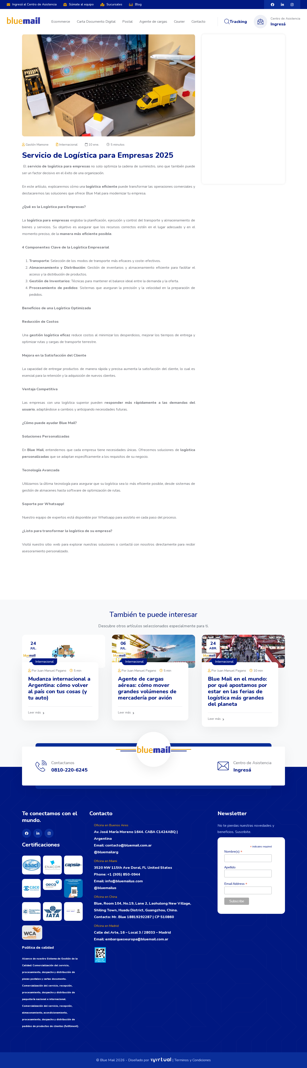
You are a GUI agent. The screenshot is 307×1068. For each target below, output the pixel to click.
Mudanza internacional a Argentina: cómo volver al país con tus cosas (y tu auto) (59, 688)
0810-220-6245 (69, 770)
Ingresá (278, 24)
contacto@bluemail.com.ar (128, 845)
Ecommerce (60, 21)
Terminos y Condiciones (192, 1060)
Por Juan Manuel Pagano (48, 670)
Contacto (198, 21)
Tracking (238, 21)
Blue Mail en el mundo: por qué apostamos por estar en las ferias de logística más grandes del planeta (237, 691)
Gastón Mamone (37, 144)
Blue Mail (94, 193)
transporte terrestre (80, 341)
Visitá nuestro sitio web (41, 544)
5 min (77, 670)
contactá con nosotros (136, 544)
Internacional (68, 144)
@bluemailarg (106, 852)
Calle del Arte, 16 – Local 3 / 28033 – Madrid (132, 932)
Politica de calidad (38, 947)
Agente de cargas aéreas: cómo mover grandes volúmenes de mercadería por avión (147, 688)
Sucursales (114, 4)
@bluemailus (105, 887)
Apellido (230, 867)
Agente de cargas (153, 21)
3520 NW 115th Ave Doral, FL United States (133, 867)
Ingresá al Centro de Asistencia (34, 4)
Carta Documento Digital (96, 21)
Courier (179, 21)
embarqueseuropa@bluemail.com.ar (136, 939)
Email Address (235, 884)
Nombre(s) (233, 851)
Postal (127, 21)
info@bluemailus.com (123, 881)
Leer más (34, 712)
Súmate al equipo (81, 4)
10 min (258, 670)
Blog (138, 4)
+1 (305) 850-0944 (123, 874)
